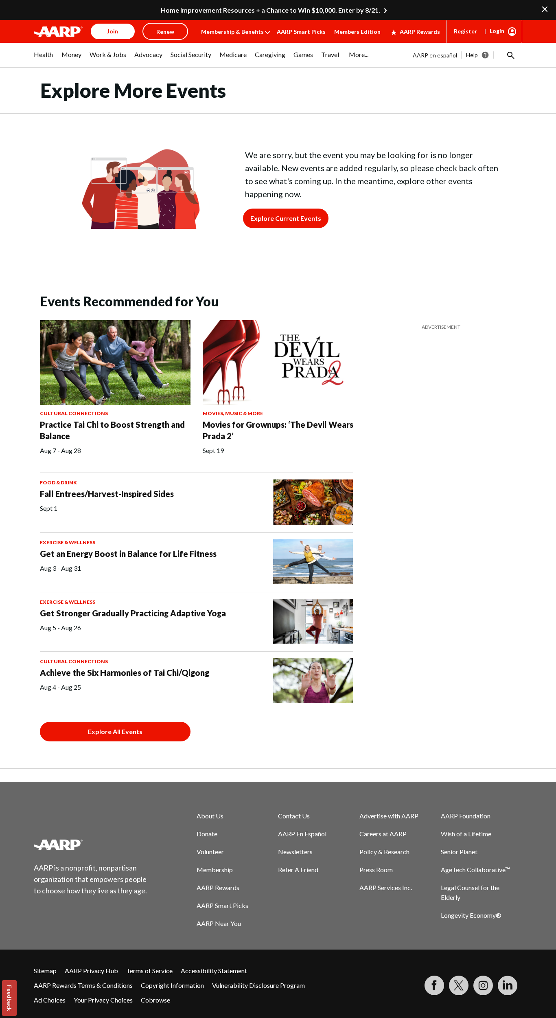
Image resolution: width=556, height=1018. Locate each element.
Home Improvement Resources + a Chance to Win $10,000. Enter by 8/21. (270, 10)
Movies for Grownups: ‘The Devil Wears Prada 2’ (278, 430)
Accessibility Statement (214, 970)
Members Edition (357, 31)
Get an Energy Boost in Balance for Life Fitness (128, 553)
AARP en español (435, 55)
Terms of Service (149, 970)
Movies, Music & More (233, 413)
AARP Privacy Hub (91, 970)
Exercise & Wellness (67, 542)
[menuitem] (43, 59)
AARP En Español (302, 834)
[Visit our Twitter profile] (458, 985)
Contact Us (294, 816)
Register (465, 31)
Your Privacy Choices (103, 1000)
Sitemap (45, 970)
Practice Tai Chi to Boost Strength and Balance (112, 430)
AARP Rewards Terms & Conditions (83, 985)
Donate (207, 834)
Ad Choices (50, 1000)
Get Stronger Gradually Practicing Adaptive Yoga (133, 613)
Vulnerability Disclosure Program (258, 985)
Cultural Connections (74, 413)
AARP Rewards (420, 31)
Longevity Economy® (471, 915)
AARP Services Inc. (385, 887)
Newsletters (295, 851)
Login (497, 30)
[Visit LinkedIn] (507, 985)
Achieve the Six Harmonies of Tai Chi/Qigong (124, 672)
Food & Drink (58, 482)
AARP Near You (219, 923)
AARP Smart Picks (301, 31)
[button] (510, 55)
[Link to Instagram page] (483, 985)
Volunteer (210, 851)
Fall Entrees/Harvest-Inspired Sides (107, 494)
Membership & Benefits (232, 31)
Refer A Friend (298, 869)
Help (472, 54)
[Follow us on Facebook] (434, 985)
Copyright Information (172, 985)
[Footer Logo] (91, 844)
